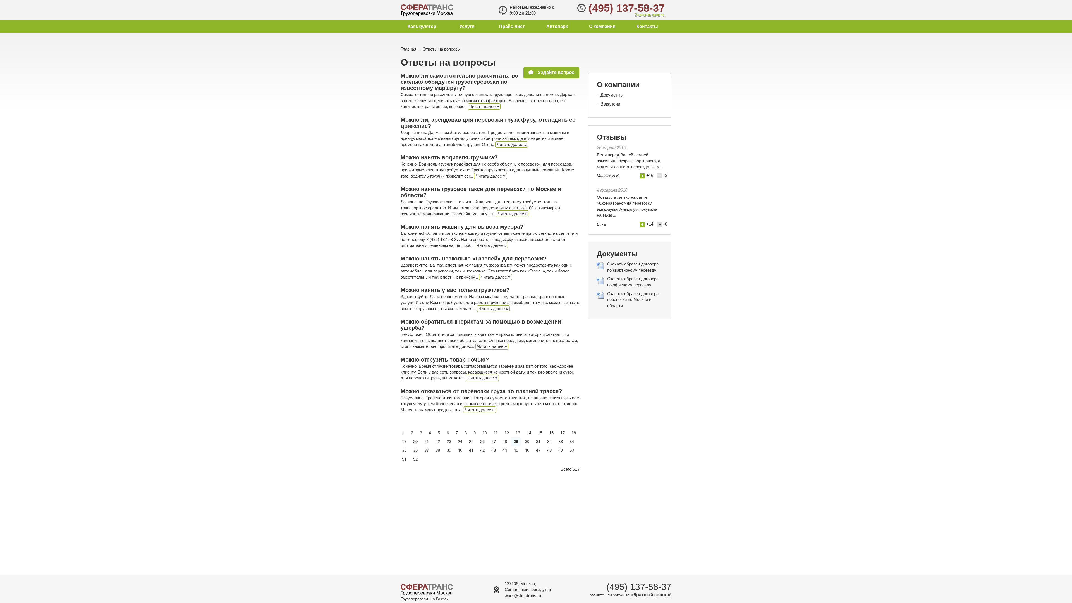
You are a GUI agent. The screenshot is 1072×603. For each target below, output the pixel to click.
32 (549, 441)
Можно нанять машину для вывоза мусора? (462, 227)
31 (538, 441)
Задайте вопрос (555, 72)
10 (484, 432)
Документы (612, 95)
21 (426, 441)
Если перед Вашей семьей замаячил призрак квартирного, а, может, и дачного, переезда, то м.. (629, 160)
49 (560, 450)
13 (518, 432)
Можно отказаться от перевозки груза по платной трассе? (481, 391)
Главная (408, 49)
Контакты (647, 26)
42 (482, 450)
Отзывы (611, 137)
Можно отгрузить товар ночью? (445, 359)
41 (471, 450)
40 (460, 450)
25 (471, 441)
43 (493, 450)
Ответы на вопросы (442, 49)
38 (438, 450)
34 (572, 441)
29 (516, 441)
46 (527, 450)
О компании (602, 26)
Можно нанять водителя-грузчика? (449, 157)
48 (549, 450)
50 (572, 450)
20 (415, 441)
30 (527, 441)
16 (551, 432)
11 (496, 432)
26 (482, 441)
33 (560, 441)
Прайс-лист (512, 26)
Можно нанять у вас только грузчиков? (455, 290)
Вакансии (610, 104)
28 (504, 441)
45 (516, 450)
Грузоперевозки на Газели (425, 599)
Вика (601, 224)
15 (540, 432)
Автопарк (557, 26)
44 (504, 450)
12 (506, 432)
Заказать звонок (649, 15)
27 (493, 441)
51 (404, 459)
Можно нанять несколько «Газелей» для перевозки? (473, 258)
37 (426, 450)
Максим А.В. (608, 175)
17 (562, 432)
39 (449, 450)
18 (573, 432)
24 (460, 441)
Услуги (467, 26)
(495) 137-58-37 (626, 8)
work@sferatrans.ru (523, 595)
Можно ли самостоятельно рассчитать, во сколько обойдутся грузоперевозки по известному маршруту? (459, 82)
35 (404, 450)
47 (538, 450)
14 (529, 432)
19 (404, 441)
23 (449, 441)
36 (415, 450)
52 (415, 459)
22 (438, 441)
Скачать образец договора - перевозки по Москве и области (634, 299)
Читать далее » (484, 106)
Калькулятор (422, 26)
